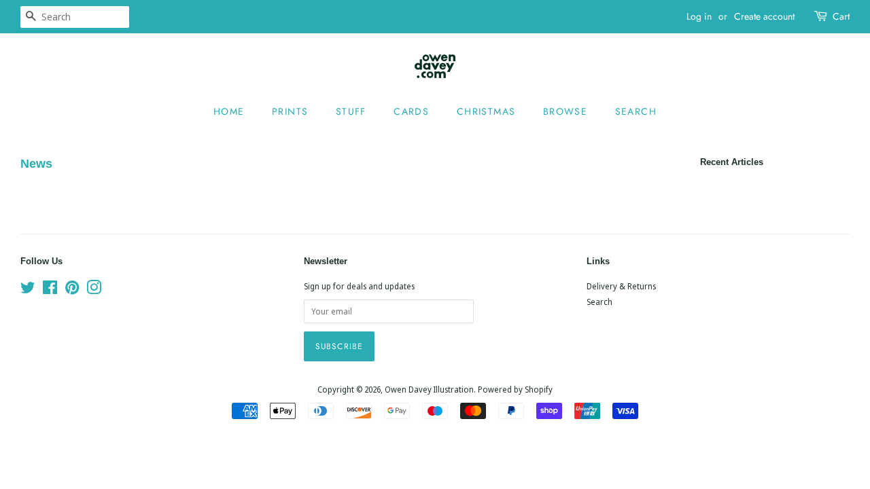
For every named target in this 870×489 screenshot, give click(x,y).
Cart (841, 16)
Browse (565, 111)
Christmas (486, 111)
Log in (699, 16)
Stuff (351, 111)
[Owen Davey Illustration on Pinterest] (72, 290)
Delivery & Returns (621, 285)
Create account (764, 16)
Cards (411, 111)
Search (636, 111)
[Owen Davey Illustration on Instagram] (93, 290)
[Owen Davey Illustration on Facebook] (50, 290)
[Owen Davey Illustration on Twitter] (27, 290)
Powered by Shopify (515, 389)
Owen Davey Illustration (429, 389)
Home (229, 111)
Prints (290, 111)
